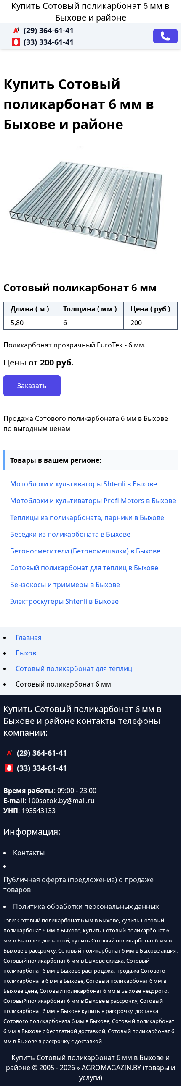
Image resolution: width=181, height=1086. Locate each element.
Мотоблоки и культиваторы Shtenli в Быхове (83, 483)
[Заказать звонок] (165, 36)
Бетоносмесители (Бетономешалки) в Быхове (85, 551)
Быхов (26, 653)
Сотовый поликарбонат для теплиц (74, 668)
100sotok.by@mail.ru (61, 800)
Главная (29, 637)
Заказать (32, 385)
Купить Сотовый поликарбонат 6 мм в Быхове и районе (90, 11)
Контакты (29, 852)
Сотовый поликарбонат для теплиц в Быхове (84, 567)
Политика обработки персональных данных (86, 906)
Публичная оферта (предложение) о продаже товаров (78, 884)
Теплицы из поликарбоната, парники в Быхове (87, 517)
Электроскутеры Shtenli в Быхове (64, 601)
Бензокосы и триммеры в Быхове (65, 584)
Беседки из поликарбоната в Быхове (70, 534)
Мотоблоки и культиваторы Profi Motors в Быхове (93, 500)
